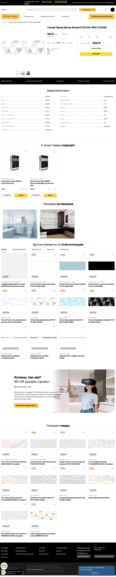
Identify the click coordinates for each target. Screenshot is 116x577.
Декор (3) (50, 249)
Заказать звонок (47, 2)
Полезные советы (61, 548)
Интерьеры (60, 81)
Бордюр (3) (64, 249)
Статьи (86, 2)
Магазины (4, 551)
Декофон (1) (36, 249)
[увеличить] (26, 189)
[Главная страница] (3, 9)
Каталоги (42, 551)
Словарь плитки (61, 554)
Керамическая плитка (47, 16)
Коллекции (4, 548)
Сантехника (65, 16)
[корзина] (113, 10)
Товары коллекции (83, 81)
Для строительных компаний (25, 554)
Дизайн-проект (44, 554)
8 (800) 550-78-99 (33, 2)
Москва (5, 2)
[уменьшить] (20, 189)
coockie (89, 570)
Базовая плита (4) (19, 249)
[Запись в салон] (12, 573)
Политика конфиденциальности (35, 569)
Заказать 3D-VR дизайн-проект (26, 405)
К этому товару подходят (34, 81)
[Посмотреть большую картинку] (22, 47)
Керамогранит (28, 16)
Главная (3, 22)
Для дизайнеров (21, 551)
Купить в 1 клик (96, 48)
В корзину (96, 54)
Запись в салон (4, 566)
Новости (103, 2)
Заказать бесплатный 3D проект (102, 16)
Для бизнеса (110, 2)
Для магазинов (20, 548)
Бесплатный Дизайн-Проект (104, 556)
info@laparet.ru (82, 553)
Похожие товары (109, 81)
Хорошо (95, 573)
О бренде (74, 2)
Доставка (91, 2)
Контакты (97, 2)
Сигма (47, 111)
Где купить (81, 2)
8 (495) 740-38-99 (83, 551)
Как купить (4, 554)
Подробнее (7, 195)
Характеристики (6, 81)
